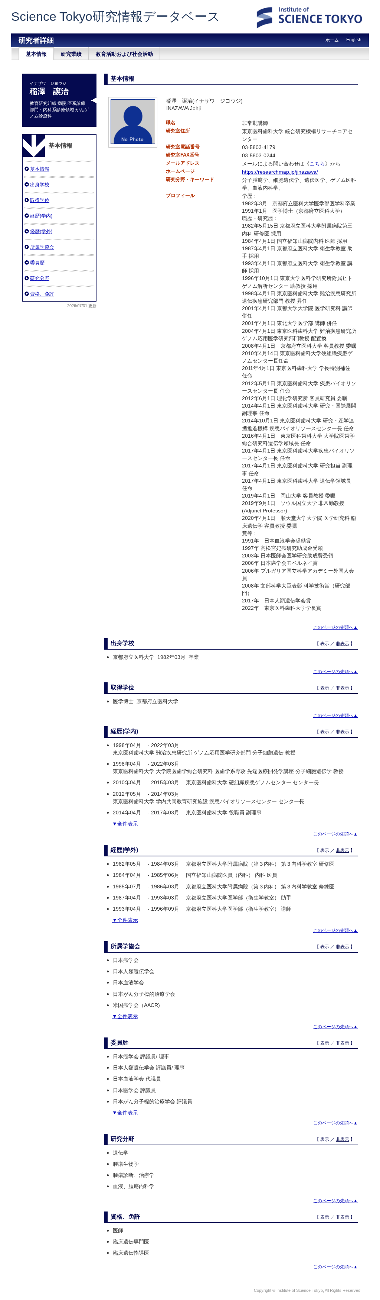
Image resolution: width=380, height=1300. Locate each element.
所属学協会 (42, 247)
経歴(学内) (41, 216)
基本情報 (36, 54)
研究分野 (39, 278)
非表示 (342, 643)
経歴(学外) (41, 231)
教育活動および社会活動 (124, 54)
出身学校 (39, 184)
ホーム (332, 40)
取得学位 (39, 200)
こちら (317, 164)
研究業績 (71, 54)
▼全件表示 (125, 824)
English (353, 39)
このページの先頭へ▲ (335, 627)
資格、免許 (42, 294)
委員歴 (37, 263)
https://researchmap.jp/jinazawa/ (280, 172)
